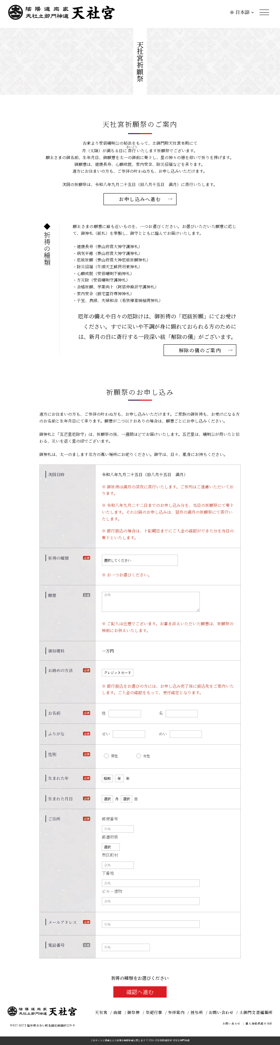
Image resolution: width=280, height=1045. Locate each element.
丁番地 (108, 873)
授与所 (197, 1012)
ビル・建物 (112, 891)
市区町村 (110, 855)
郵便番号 (110, 818)
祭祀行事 (154, 1012)
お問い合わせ (221, 1012)
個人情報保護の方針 (259, 1023)
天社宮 (101, 1012)
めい (163, 733)
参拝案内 (176, 1012)
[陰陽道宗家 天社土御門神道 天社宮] (61, 12)
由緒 (117, 1012)
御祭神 (133, 1012)
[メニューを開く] (264, 12)
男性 (114, 755)
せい (106, 733)
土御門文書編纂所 (255, 1012)
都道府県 (110, 837)
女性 (146, 755)
